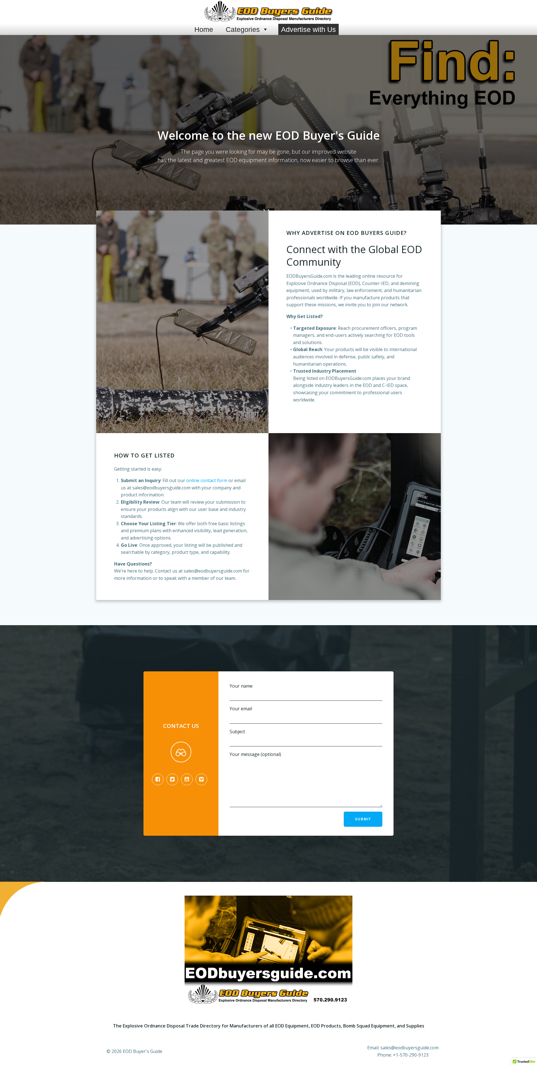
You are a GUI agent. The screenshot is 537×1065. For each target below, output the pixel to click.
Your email (241, 709)
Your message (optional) (255, 754)
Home (203, 29)
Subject (237, 731)
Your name (241, 686)
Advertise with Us (308, 29)
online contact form (206, 480)
